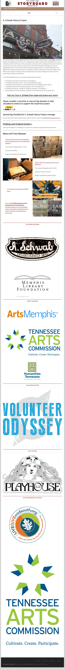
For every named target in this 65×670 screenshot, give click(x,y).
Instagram (45, 660)
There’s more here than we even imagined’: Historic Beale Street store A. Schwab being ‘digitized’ (17, 141)
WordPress (31, 664)
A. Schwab (52, 60)
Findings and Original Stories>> (17, 124)
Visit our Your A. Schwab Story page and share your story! (32, 95)
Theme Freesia (24, 664)
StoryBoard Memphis (9, 664)
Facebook (38, 660)
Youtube (59, 660)
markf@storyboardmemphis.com (51, 118)
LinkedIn (52, 660)
